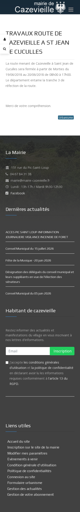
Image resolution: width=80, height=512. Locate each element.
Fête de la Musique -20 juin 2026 (28, 260)
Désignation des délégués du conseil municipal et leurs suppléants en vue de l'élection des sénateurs (40, 276)
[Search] (4, 48)
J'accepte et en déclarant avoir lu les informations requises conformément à (41, 373)
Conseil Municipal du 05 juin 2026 (28, 293)
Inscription (62, 351)
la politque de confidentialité (52, 368)
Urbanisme (66, 117)
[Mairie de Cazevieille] (40, 7)
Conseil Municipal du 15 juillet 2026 (30, 248)
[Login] (4, 39)
